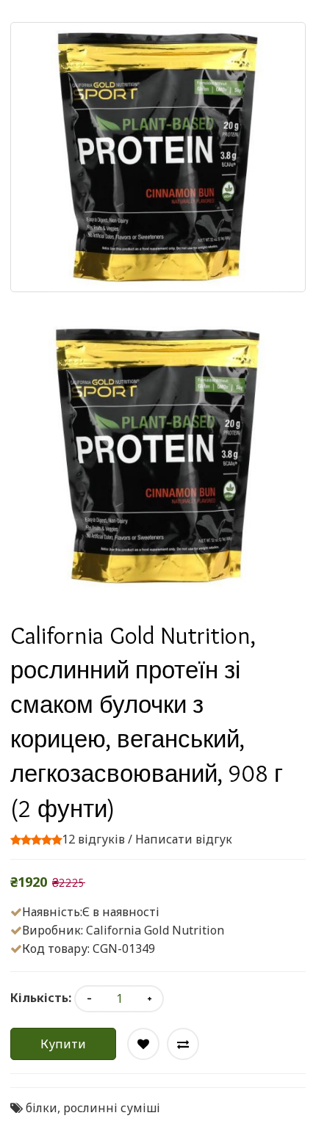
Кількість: (40, 998)
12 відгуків (93, 839)
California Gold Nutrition (155, 930)
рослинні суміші (111, 1108)
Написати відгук (183, 839)
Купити (63, 1044)
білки (41, 1108)
